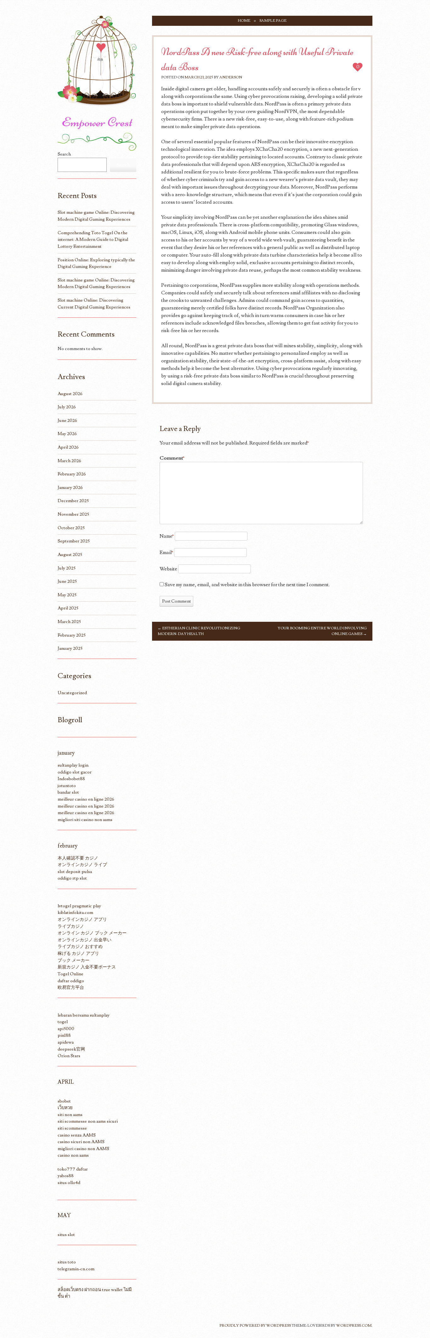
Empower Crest (97, 122)
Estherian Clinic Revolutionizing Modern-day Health (199, 631)
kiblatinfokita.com (75, 913)
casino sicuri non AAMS (81, 1142)
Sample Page (272, 20)
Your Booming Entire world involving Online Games (322, 631)
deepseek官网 (71, 1049)
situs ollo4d (69, 1183)
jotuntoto (67, 786)
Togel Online (70, 974)
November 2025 (73, 514)
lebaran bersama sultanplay (84, 1015)
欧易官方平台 (71, 987)
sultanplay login (73, 765)
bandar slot (68, 792)
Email (166, 552)
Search (64, 154)
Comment (172, 458)
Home (244, 20)
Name (167, 536)
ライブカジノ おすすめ (80, 947)
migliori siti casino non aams (85, 820)
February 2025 (72, 635)
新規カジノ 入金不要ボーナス (87, 967)
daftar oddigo (71, 981)
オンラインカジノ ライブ (82, 865)
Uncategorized (72, 693)
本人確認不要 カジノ (78, 858)
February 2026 (72, 474)
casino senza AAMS (77, 1135)
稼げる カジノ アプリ (78, 953)
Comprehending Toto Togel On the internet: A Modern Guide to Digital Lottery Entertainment (93, 239)
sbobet (64, 1101)
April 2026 (68, 447)
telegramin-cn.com (76, 1269)
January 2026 (70, 487)
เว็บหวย (65, 1108)
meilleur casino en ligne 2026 (86, 799)
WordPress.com (353, 1325)
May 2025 (67, 595)
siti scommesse (72, 1128)
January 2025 (70, 648)
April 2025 (68, 608)
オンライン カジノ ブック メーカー (92, 933)
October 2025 (71, 528)
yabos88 (66, 1176)
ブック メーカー (73, 960)
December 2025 (73, 501)
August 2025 (70, 555)
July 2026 (67, 407)
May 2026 (67, 434)
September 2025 (74, 541)
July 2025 (67, 568)
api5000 (66, 1029)
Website (168, 569)
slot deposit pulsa (75, 872)
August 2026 (70, 394)
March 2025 (69, 622)
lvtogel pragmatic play (79, 906)
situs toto (67, 1262)
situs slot (66, 1235)
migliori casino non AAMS (83, 1149)
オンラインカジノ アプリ (82, 919)
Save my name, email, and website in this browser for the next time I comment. (247, 584)
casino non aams (73, 1155)
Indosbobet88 (71, 779)
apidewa (66, 1042)
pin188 (64, 1035)
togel (63, 1022)
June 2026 (67, 420)
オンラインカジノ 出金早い (84, 940)
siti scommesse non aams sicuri (88, 1121)
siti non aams (70, 1115)
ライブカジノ (71, 926)
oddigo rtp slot (72, 878)
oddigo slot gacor (75, 772)
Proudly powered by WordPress (255, 1325)
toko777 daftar (73, 1169)
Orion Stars (69, 1056)
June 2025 (67, 581)
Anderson (230, 77)
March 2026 (69, 461)
